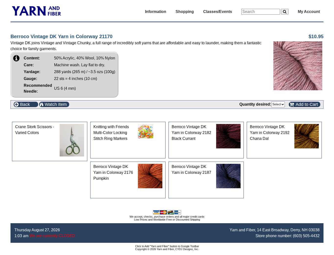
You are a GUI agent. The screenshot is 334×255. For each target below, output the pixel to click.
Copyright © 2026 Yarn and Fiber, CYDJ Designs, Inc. (167, 249)
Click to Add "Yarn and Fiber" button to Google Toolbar (167, 246)
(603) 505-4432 (306, 236)
